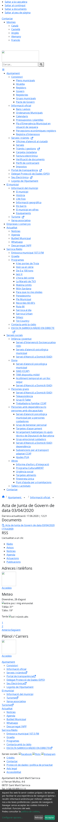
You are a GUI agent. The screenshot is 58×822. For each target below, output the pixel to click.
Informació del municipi (20, 694)
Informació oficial (40, 497)
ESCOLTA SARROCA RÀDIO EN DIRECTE (28, 748)
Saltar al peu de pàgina (17, 12)
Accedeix (7, 588)
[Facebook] (25, 754)
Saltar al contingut (15, 5)
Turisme (11, 697)
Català (14, 25)
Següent (16, 630)
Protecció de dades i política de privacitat (30, 765)
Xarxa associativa (16, 701)
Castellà (15, 29)
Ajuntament (15, 497)
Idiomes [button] (11, 22)
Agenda (11, 554)
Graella (11, 737)
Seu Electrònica (15, 683)
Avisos (10, 547)
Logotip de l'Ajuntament (20, 687)
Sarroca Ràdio (10, 730)
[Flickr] (36, 754)
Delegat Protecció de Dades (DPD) (26, 679)
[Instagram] (48, 754)
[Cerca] (41, 64)
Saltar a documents (16, 9)
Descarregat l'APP (17, 726)
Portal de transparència (20, 676)
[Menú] (3, 69)
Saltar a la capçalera (16, 1)
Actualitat (7, 708)
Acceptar (49, 817)
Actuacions (13, 558)
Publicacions (14, 561)
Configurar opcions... (12, 817)
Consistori (12, 665)
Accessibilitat (14, 772)
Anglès (15, 33)
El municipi (8, 690)
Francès (15, 40)
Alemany (16, 36)
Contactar (7, 18)
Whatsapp (12, 723)
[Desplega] (24, 498)
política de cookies (30, 811)
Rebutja (39, 817)
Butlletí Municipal (16, 719)
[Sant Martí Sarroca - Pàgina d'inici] (20, 56)
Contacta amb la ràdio (19, 744)
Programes (13, 740)
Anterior (6, 630)
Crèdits (11, 757)
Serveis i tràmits (16, 672)
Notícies (11, 551)
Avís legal (12, 768)
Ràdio (10, 544)
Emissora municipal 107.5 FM (23, 733)
